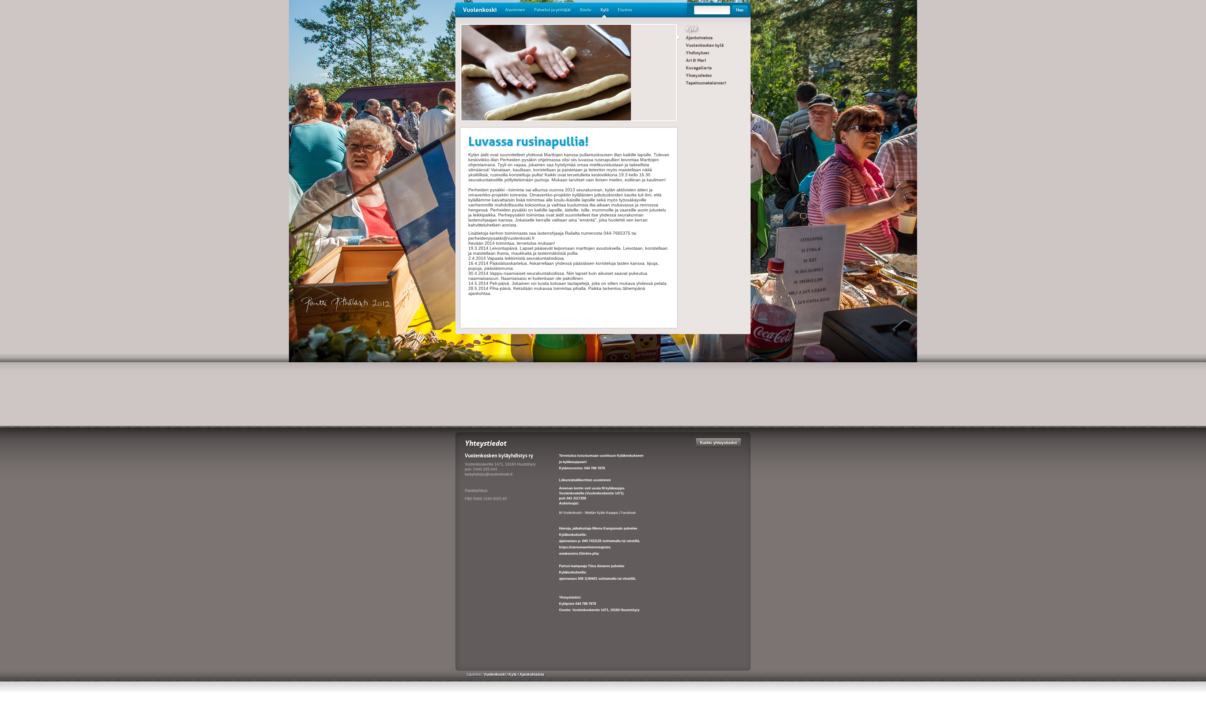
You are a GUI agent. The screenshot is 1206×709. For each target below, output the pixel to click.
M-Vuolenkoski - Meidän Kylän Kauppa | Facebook (597, 512)
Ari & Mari (696, 60)
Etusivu (625, 10)
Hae (739, 10)
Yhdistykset (697, 53)
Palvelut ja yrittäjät (552, 10)
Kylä (604, 10)
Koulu (585, 10)
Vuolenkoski (480, 9)
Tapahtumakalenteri (706, 83)
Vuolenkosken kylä (705, 45)
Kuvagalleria (699, 68)
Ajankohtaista (699, 37)
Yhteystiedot (699, 75)
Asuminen (515, 10)
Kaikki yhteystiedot (718, 442)
